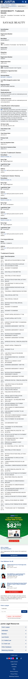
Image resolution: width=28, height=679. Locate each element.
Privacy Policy (14, 674)
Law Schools (5, 637)
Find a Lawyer (5, 605)
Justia (2, 4)
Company (14, 666)
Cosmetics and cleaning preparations (9, 6)
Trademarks (7, 4)
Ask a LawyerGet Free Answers (6, 548)
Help (14, 669)
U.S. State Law (6, 643)
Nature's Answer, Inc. (6, 156)
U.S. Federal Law (6, 640)
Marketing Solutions (7, 650)
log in (5, 170)
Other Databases (6, 647)
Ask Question (14, 555)
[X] (19, 658)
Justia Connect (14, 661)
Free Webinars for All (7, 561)
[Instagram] (13, 658)
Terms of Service (14, 671)
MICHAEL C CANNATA (6, 77)
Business (4, 634)
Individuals (5, 630)
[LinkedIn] (7, 658)
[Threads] (15, 658)
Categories (13, 4)
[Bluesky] (17, 658)
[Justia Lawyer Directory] (21, 658)
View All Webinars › (14, 592)
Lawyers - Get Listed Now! (14, 616)
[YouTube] (9, 658)
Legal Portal (14, 664)
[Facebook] (11, 658)
